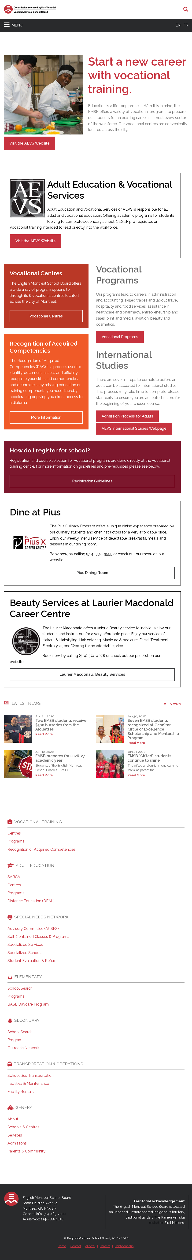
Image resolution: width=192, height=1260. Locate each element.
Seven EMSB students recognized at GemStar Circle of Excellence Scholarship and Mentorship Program (153, 729)
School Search (20, 988)
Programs (15, 841)
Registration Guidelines (92, 481)
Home (62, 1246)
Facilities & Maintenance (28, 1083)
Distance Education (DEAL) (31, 901)
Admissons (17, 1143)
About (12, 1119)
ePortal (90, 1246)
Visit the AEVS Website (29, 143)
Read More (44, 734)
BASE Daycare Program (28, 1004)
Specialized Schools (24, 953)
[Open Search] (185, 9)
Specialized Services (25, 945)
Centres (14, 833)
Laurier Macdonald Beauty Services (92, 674)
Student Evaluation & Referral (33, 961)
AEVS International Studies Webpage (134, 428)
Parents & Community (26, 1151)
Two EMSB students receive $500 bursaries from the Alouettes (60, 724)
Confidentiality (124, 1246)
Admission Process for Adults (127, 416)
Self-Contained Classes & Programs (38, 937)
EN (178, 25)
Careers (105, 1246)
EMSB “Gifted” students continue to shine (149, 758)
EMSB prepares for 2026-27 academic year (60, 758)
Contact (75, 1246)
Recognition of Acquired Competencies (41, 849)
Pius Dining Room (92, 572)
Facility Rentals (20, 1092)
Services (14, 1135)
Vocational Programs (120, 337)
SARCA (13, 877)
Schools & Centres (23, 1127)
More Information (46, 417)
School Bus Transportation (30, 1076)
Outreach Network (23, 1048)
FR (185, 25)
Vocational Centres (46, 316)
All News (172, 703)
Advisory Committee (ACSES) (33, 929)
